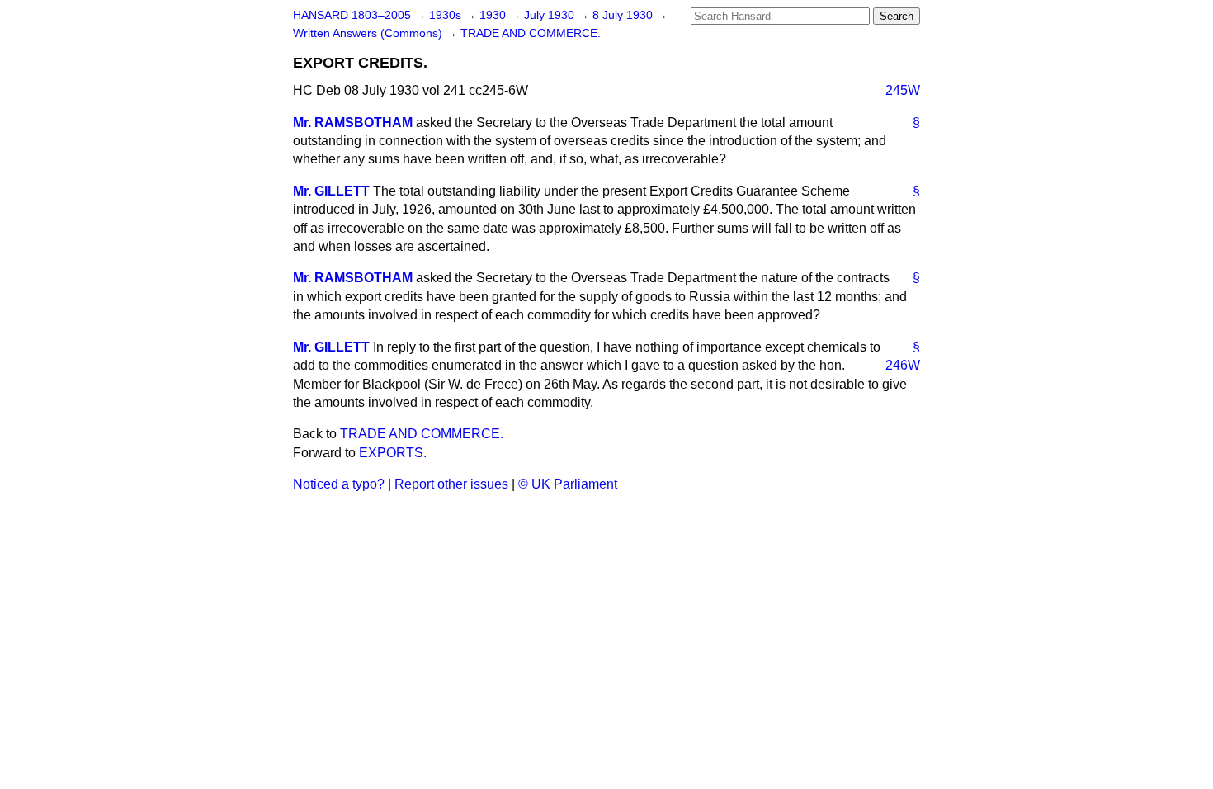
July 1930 (551, 15)
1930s (447, 15)
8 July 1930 (624, 15)
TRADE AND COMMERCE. (530, 33)
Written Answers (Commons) (369, 33)
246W (902, 365)
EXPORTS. (393, 453)
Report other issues (451, 484)
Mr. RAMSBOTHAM (353, 123)
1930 (494, 15)
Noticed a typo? (339, 484)
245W (902, 90)
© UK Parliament (567, 484)
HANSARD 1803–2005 (352, 15)
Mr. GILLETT (331, 191)
